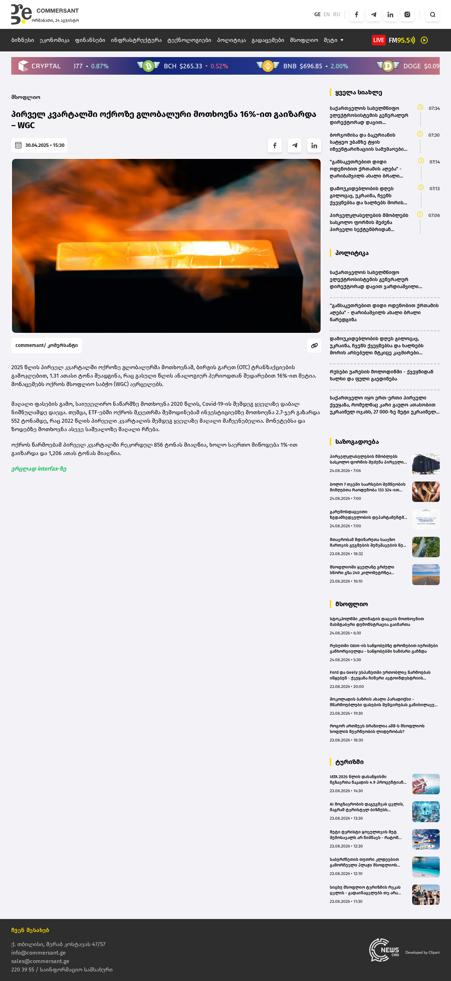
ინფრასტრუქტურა (136, 40)
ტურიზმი (349, 762)
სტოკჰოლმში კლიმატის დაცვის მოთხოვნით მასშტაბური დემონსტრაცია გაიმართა (377, 621)
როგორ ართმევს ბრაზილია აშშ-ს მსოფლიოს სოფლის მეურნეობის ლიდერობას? (377, 729)
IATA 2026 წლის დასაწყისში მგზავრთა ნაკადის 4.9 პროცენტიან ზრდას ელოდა (366, 779)
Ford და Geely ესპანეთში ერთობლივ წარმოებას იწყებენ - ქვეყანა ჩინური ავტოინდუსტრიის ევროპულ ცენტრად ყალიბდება (380, 675)
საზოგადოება (357, 442)
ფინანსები (90, 40)
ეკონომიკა (54, 40)
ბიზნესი (22, 40)
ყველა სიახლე (358, 92)
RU (336, 14)
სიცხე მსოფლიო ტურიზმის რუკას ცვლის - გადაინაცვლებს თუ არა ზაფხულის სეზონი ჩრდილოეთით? (366, 890)
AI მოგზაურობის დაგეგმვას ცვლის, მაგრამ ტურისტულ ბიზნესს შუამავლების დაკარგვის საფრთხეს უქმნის (367, 807)
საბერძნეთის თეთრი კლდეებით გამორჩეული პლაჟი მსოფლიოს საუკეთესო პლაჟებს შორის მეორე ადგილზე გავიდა (366, 862)
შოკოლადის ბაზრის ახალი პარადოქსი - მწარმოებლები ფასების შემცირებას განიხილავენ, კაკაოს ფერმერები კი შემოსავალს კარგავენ (384, 702)
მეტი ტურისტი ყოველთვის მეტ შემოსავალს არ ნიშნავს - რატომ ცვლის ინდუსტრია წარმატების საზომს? (364, 835)
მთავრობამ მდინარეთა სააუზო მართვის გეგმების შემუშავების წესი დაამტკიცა (369, 542)
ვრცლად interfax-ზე (38, 468)
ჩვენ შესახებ (30, 930)
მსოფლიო (304, 40)
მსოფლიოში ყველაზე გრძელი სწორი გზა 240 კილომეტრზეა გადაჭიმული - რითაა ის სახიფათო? (367, 570)
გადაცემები (268, 40)
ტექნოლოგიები (189, 40)
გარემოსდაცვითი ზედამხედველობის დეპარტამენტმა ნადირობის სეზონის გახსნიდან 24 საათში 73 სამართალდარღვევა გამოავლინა (368, 514)
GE (317, 14)
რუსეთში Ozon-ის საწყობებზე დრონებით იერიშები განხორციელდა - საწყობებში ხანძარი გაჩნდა (384, 648)
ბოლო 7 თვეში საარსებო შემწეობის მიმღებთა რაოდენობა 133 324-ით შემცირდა (368, 487)
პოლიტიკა (231, 40)
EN (326, 14)
